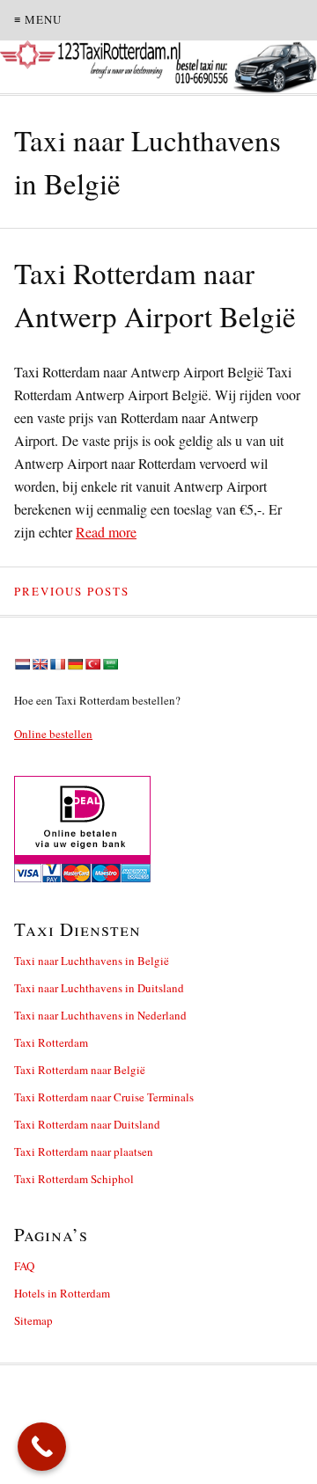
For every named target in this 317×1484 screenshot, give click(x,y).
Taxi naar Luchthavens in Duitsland (99, 988)
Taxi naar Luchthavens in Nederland (100, 1015)
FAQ (24, 1266)
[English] (40, 664)
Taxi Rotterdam (51, 1042)
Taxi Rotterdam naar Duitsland (87, 1124)
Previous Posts (71, 591)
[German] (75, 664)
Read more (106, 532)
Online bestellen (53, 734)
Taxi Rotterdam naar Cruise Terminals (104, 1097)
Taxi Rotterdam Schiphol (74, 1179)
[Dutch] (22, 664)
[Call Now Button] (42, 1446)
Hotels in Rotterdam (62, 1293)
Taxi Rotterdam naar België (79, 1070)
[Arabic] (110, 664)
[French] (57, 664)
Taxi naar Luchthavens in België (91, 961)
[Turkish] (92, 664)
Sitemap (33, 1320)
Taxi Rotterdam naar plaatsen (83, 1151)
